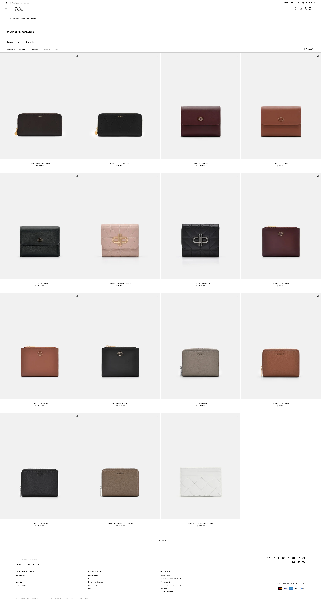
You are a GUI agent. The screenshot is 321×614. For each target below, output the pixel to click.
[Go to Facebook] (278, 558)
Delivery (91, 579)
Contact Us (92, 585)
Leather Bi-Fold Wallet (281, 283)
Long (19, 42)
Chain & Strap (31, 42)
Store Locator (21, 585)
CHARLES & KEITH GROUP (170, 579)
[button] (287, 2)
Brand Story (165, 576)
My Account (20, 576)
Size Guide (20, 582)
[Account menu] (305, 8)
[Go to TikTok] (298, 558)
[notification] (300, 8)
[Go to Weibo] (298, 562)
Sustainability (165, 582)
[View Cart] (314, 8)
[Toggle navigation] (6, 9)
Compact (10, 42)
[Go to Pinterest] (303, 558)
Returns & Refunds (95, 582)
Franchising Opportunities (170, 585)
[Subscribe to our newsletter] (59, 559)
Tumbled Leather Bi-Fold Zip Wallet (120, 523)
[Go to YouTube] (293, 558)
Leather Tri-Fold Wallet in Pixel (120, 283)
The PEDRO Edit (166, 591)
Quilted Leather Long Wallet (40, 163)
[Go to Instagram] (283, 558)
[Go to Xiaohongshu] (293, 562)
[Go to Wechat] (303, 562)
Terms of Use (56, 598)
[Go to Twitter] (288, 558)
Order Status (93, 576)
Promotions (20, 579)
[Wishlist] (310, 8)
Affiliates (163, 588)
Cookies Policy (82, 598)
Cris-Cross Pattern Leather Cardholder (200, 523)
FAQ (90, 588)
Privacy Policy (69, 598)
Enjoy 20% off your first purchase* (17, 2)
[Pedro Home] (18, 9)
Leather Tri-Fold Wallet (201, 163)
